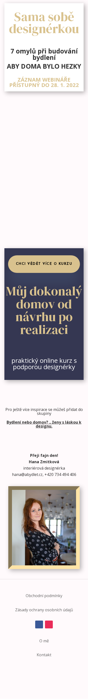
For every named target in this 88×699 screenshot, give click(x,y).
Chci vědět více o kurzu (44, 264)
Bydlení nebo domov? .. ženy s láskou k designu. (44, 424)
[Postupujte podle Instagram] (49, 624)
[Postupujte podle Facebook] (39, 624)
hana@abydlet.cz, (28, 474)
